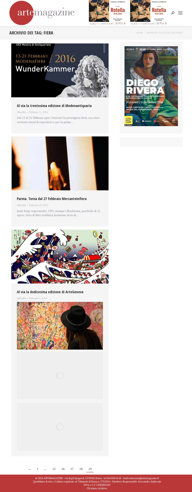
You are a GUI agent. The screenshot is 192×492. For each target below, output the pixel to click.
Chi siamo (92, 488)
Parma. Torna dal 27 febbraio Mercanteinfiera (52, 198)
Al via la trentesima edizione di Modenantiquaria (54, 105)
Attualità (21, 112)
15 (54, 469)
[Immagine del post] (60, 70)
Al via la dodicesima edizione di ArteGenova (50, 291)
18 (81, 469)
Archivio (102, 488)
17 (72, 469)
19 (90, 469)
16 (63, 469)
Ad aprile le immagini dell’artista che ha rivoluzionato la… (54, 303)
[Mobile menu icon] (180, 13)
